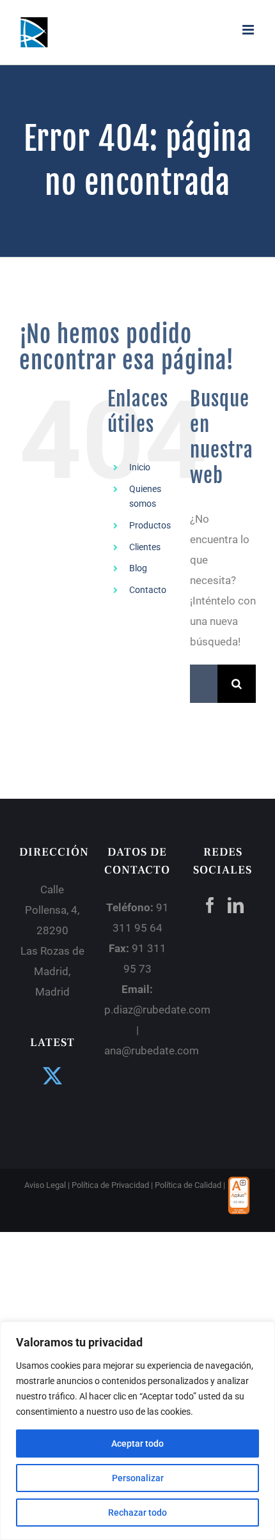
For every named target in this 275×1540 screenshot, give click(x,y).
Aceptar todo (137, 1443)
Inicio (139, 467)
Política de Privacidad (110, 1185)
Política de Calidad (188, 1185)
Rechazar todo (137, 1512)
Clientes (145, 547)
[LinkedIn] (236, 905)
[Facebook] (210, 905)
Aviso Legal (45, 1185)
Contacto (147, 590)
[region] (137, 1430)
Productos (150, 525)
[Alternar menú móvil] (249, 29)
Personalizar (138, 1478)
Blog (138, 568)
